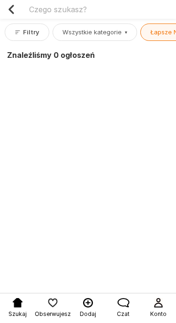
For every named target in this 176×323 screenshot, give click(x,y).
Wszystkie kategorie (94, 32)
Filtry (31, 32)
